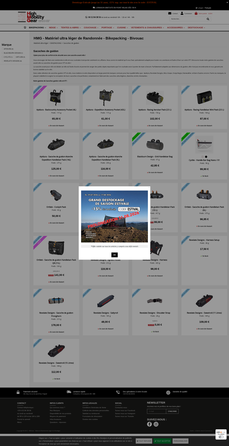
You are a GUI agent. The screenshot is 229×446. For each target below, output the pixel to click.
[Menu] (225, 430)
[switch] (221, 437)
